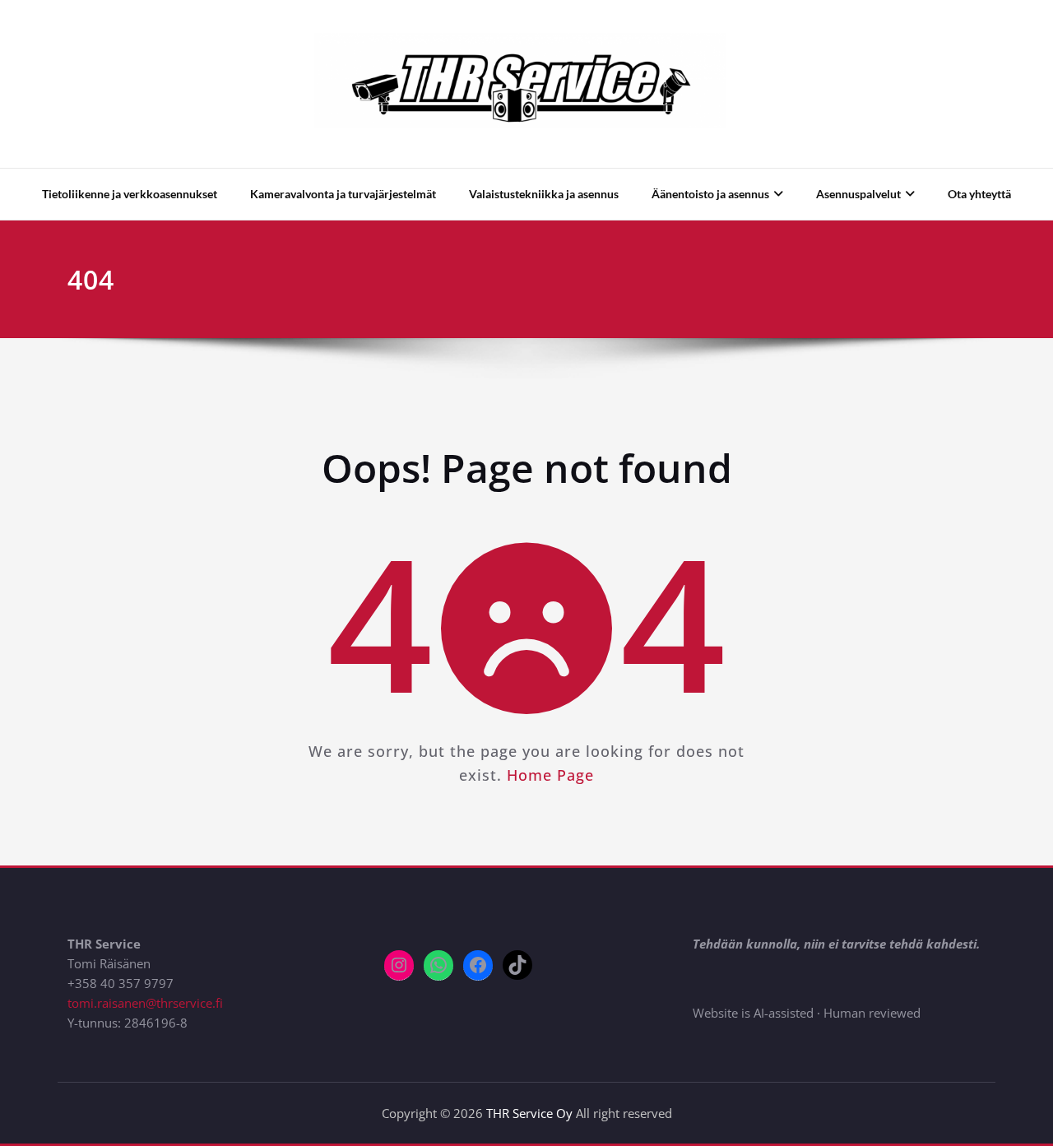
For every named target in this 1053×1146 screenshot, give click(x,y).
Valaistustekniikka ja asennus (544, 194)
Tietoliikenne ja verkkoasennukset (129, 194)
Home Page (550, 775)
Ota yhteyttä (979, 194)
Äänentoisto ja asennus (710, 194)
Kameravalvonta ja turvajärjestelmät (343, 194)
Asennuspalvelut (858, 194)
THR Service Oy (529, 1113)
